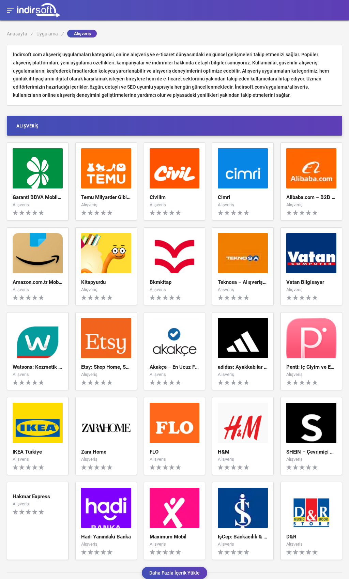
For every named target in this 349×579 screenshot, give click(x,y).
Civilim (158, 197)
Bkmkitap (160, 282)
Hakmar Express (31, 497)
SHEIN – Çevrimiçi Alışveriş (311, 452)
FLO (154, 452)
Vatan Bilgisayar (305, 282)
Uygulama (49, 33)
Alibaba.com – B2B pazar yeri (311, 197)
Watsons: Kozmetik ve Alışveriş (38, 367)
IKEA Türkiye (27, 452)
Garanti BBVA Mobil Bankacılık (38, 197)
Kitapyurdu (93, 282)
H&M (223, 452)
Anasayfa (20, 33)
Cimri (224, 197)
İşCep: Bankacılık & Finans (243, 537)
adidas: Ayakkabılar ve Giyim (243, 367)
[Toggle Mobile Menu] (9, 9)
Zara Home (93, 452)
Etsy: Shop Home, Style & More (106, 367)
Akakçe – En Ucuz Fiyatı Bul (175, 367)
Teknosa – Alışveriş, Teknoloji (243, 282)
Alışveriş (21, 204)
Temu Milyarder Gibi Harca (106, 197)
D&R (291, 537)
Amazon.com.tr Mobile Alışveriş (38, 282)
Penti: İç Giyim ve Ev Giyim (311, 367)
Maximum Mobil (168, 537)
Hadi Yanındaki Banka (106, 537)
